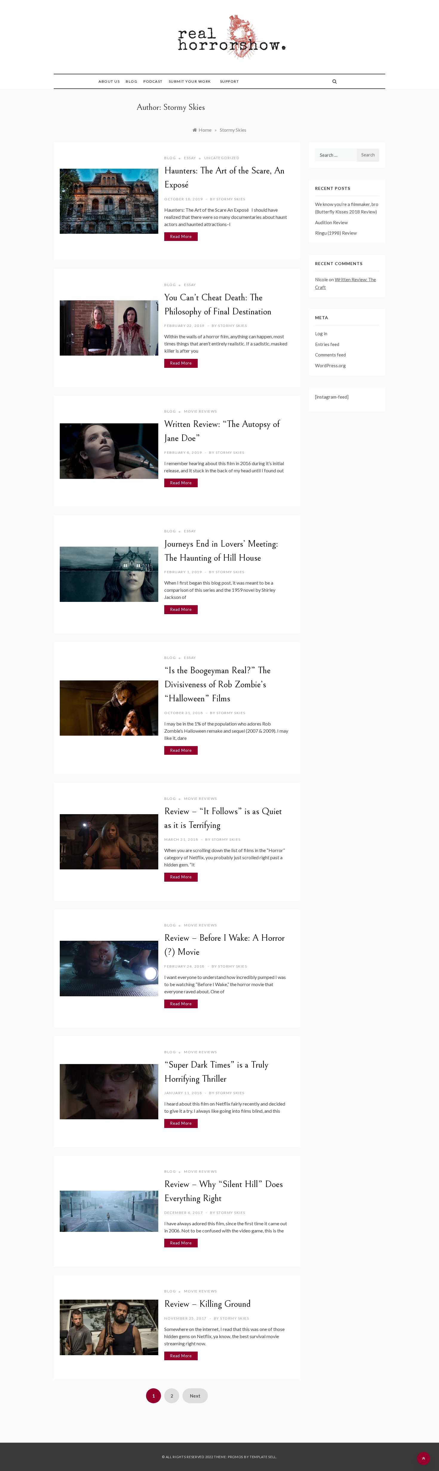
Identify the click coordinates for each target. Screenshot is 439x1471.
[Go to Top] (423, 1458)
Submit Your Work (190, 81)
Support (229, 81)
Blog (131, 81)
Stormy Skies (231, 199)
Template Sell (263, 1457)
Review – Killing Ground (207, 1304)
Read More (181, 236)
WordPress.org (330, 365)
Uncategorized (222, 158)
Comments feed (330, 354)
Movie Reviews (200, 411)
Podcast (153, 81)
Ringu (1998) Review (336, 233)
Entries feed (327, 344)
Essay (190, 158)
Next (195, 1395)
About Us (109, 81)
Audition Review (331, 222)
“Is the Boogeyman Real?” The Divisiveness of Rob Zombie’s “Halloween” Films (217, 684)
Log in (321, 333)
